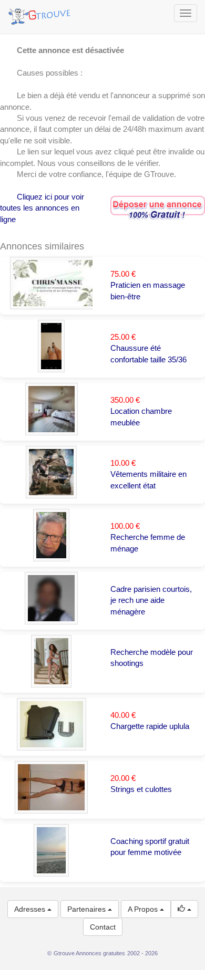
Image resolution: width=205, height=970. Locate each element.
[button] (184, 909)
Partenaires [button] (87, 909)
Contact (103, 927)
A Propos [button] (144, 909)
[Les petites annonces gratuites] (40, 13)
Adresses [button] (30, 909)
